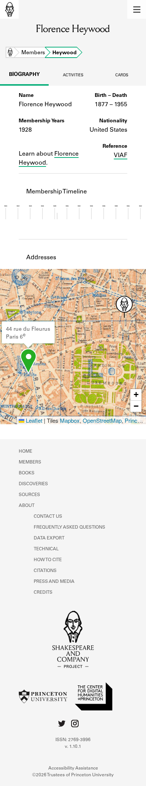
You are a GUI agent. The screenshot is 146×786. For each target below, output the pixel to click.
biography (24, 74)
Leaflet (33, 420)
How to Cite (48, 560)
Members (33, 53)
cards (121, 75)
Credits (43, 592)
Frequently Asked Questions (69, 527)
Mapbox (70, 420)
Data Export (49, 538)
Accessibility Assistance (73, 768)
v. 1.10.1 (73, 746)
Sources (29, 495)
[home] (9, 9)
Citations (45, 571)
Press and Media (54, 581)
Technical (46, 549)
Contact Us (48, 516)
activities (73, 75)
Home (10, 53)
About (26, 506)
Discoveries (33, 484)
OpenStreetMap (102, 420)
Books (26, 473)
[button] (136, 9)
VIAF (120, 156)
